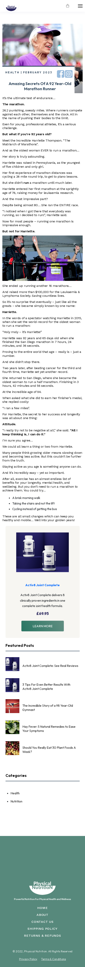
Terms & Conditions (53, 959)
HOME (42, 908)
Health (15, 793)
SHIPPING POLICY (42, 929)
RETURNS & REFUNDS (42, 935)
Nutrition (16, 801)
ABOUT (42, 915)
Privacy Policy (28, 959)
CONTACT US (42, 922)
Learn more (43, 626)
